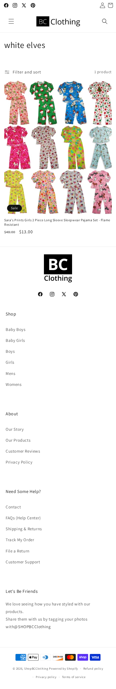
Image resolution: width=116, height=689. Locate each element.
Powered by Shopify (63, 668)
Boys (10, 351)
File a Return (18, 551)
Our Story (15, 429)
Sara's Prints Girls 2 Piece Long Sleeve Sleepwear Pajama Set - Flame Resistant (57, 222)
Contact (13, 507)
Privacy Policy (19, 462)
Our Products (18, 440)
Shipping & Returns (24, 528)
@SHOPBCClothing (32, 626)
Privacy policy (46, 677)
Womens (14, 384)
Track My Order (20, 539)
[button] (11, 21)
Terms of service (74, 677)
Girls (10, 362)
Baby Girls (15, 340)
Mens (10, 373)
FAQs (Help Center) (23, 517)
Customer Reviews (23, 451)
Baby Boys (15, 329)
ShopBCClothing (36, 668)
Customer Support (23, 561)
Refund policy (93, 668)
